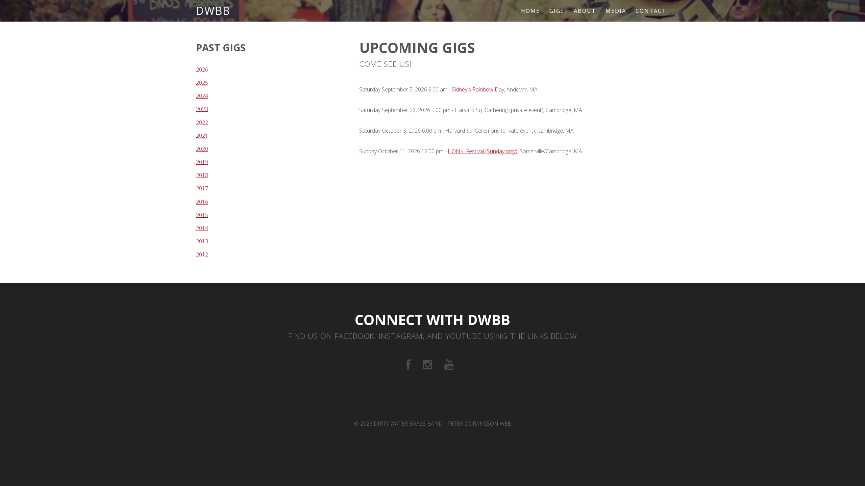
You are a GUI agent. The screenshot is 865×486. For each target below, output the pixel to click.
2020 (202, 149)
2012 (202, 254)
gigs (556, 11)
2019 (202, 162)
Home (530, 11)
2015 (202, 215)
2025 (202, 82)
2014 (202, 228)
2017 (202, 188)
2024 (202, 96)
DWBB (213, 10)
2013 (202, 241)
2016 (202, 202)
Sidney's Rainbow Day (478, 89)
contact (651, 11)
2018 (202, 175)
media (616, 11)
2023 (202, 109)
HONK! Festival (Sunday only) (482, 151)
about (585, 11)
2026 (202, 69)
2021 (202, 135)
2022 (202, 122)
